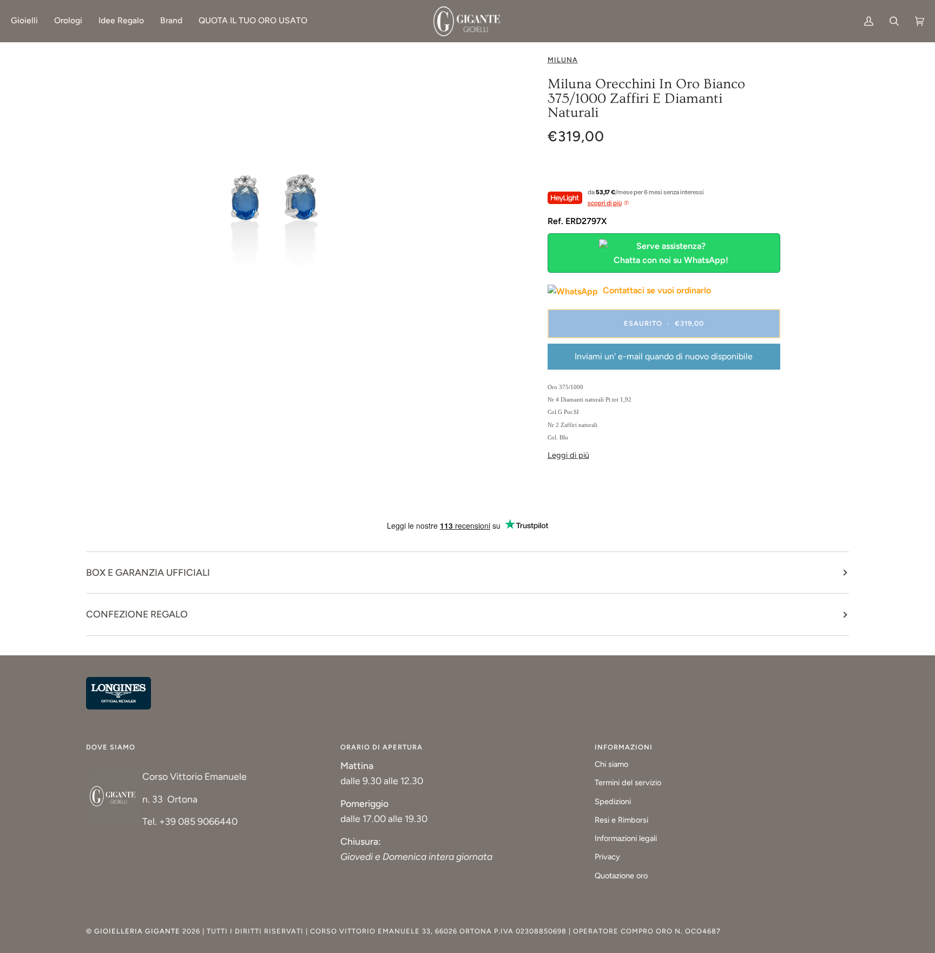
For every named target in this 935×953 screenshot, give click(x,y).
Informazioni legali (626, 838)
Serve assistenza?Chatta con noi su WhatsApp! (671, 253)
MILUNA (563, 60)
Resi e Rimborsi (621, 820)
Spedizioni (613, 801)
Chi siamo (611, 764)
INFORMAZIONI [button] (624, 747)
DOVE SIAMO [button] (110, 747)
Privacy (607, 857)
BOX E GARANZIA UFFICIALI (148, 572)
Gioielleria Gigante (138, 931)
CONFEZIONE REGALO (137, 614)
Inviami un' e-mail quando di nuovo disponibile (664, 356)
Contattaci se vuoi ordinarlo (656, 290)
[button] (28, 21)
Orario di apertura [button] (381, 747)
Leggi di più (568, 455)
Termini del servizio (628, 782)
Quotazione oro (621, 875)
